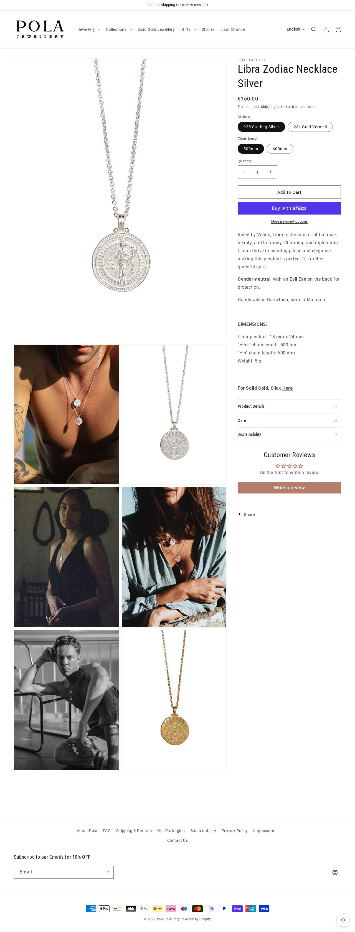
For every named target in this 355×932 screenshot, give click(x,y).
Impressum (263, 830)
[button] (88, 29)
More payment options (289, 221)
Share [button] (249, 514)
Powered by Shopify (196, 919)
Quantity (245, 161)
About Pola (87, 830)
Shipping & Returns (134, 830)
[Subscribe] (107, 872)
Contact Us (177, 840)
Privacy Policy (235, 830)
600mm (280, 148)
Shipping (268, 107)
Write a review (289, 487)
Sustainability (203, 830)
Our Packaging (171, 830)
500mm (251, 148)
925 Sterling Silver (261, 127)
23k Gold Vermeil (310, 127)
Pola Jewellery (168, 919)
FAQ (107, 830)
